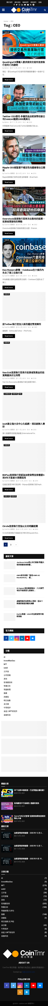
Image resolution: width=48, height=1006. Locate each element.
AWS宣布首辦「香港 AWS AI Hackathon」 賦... (28, 576)
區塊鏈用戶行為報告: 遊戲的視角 (26, 803)
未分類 (6, 704)
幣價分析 (6, 496)
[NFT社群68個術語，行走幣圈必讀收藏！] (7, 793)
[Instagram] (20, 985)
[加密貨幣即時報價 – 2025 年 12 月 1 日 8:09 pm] (7, 848)
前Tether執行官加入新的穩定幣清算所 (21, 324)
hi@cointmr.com (28, 972)
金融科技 (7, 715)
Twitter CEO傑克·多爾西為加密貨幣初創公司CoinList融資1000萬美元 (23, 118)
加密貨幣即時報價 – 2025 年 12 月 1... (28, 846)
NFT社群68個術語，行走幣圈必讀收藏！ (29, 790)
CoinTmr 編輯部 (9, 173)
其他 (5, 679)
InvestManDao (9, 661)
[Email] (40, 985)
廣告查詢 (17, 2)
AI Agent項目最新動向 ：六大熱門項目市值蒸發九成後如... (30, 589)
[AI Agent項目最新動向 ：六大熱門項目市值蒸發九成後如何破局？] (9, 591)
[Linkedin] (26, 985)
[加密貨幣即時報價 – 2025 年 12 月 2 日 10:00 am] (7, 836)
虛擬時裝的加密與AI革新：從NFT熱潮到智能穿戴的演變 (30, 602)
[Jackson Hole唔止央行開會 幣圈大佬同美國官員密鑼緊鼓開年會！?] (9, 565)
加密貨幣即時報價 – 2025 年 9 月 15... (28, 859)
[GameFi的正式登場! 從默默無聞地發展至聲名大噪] (7, 819)
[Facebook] (6, 985)
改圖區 (6, 697)
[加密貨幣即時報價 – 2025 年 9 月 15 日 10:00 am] (7, 861)
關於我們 (9, 2)
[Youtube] (33, 985)
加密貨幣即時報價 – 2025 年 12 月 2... (28, 833)
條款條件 (33, 2)
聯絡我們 (25, 2)
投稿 (40, 2)
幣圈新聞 (6, 32)
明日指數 (7, 700)
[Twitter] (13, 985)
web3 (6, 668)
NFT (5, 664)
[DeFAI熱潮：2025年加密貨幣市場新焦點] (9, 617)
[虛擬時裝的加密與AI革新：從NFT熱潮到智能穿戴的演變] (9, 604)
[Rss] (20, 992)
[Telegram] (26, 992)
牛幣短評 (7, 708)
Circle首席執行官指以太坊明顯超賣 (20, 526)
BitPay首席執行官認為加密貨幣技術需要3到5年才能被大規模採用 (23, 476)
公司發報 (7, 675)
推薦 (20, 394)
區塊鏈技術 (7, 394)
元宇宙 (6, 671)
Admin (6, 68)
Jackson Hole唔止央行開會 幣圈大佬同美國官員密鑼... (30, 563)
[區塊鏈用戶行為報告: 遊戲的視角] (7, 806)
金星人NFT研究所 (10, 711)
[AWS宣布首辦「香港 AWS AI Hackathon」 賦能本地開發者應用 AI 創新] (9, 578)
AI (4, 657)
